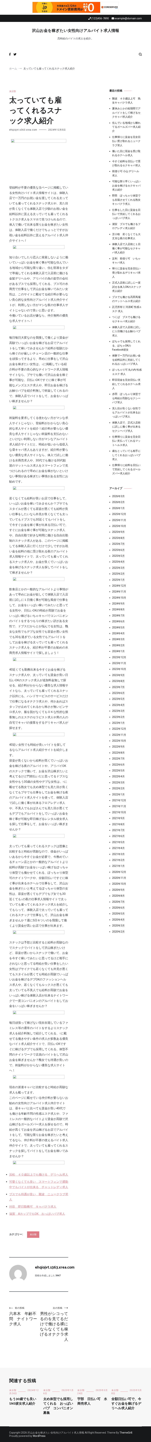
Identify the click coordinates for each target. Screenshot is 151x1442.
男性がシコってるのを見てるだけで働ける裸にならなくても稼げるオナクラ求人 (54, 1324)
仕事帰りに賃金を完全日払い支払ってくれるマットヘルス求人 (126, 440)
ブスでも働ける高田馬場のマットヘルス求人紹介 (126, 299)
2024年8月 (118, 609)
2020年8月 (118, 895)
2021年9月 (118, 818)
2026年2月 (118, 502)
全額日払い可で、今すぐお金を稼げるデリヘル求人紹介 (126, 1403)
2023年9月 (118, 675)
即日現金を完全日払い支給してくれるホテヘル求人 (126, 384)
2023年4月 (118, 705)
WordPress (39, 1435)
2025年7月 (118, 543)
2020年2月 (118, 931)
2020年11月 (119, 877)
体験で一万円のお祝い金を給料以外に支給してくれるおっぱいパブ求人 (126, 359)
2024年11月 (119, 591)
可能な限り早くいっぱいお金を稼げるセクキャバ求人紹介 (126, 185)
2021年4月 (118, 848)
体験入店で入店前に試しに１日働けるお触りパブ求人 (126, 331)
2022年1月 (118, 794)
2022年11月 (119, 734)
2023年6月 (118, 693)
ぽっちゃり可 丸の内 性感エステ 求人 (127, 371)
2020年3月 (118, 925)
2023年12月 (119, 657)
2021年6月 (118, 836)
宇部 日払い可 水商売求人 (92, 1401)
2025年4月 (118, 561)
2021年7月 (118, 830)
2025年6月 (118, 549)
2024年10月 (119, 597)
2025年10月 (119, 526)
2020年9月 (118, 889)
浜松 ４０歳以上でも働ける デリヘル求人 (38, 1174)
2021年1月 (118, 865)
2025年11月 (119, 520)
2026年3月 (118, 496)
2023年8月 (118, 681)
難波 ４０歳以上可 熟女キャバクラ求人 (126, 100)
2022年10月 (119, 740)
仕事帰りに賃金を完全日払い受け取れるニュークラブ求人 (126, 141)
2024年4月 (118, 633)
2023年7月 (118, 687)
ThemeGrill (126, 1432)
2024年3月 (118, 639)
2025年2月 (118, 573)
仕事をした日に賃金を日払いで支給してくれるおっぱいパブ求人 (126, 214)
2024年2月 (118, 645)
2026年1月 (118, 508)
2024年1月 (118, 651)
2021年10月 (119, 812)
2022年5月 (118, 770)
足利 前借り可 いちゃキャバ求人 (126, 260)
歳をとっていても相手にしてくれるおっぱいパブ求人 (126, 455)
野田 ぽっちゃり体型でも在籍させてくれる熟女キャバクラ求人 (126, 199)
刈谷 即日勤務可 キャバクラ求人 (32, 1206)
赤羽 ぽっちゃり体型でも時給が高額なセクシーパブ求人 (126, 398)
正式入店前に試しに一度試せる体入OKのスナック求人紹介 (126, 286)
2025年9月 (118, 531)
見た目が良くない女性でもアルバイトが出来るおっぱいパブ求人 (126, 412)
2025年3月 (118, 567)
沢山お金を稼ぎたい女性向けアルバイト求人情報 (75, 31)
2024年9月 (118, 603)
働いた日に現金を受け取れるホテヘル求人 (126, 153)
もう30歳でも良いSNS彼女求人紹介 (22, 1401)
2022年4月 (118, 776)
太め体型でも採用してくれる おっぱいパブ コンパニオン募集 (58, 1406)
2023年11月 (119, 663)
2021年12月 (119, 800)
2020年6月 (118, 907)
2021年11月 (119, 806)
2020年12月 (119, 872)
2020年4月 (118, 919)
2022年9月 (118, 746)
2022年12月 (119, 728)
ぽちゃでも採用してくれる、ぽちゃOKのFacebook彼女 (126, 345)
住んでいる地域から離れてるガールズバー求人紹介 (126, 127)
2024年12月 (119, 585)
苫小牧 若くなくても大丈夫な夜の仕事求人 (126, 236)
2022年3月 (118, 782)
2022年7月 (118, 758)
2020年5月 (118, 913)
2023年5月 (118, 698)
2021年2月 (118, 860)
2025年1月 (118, 579)
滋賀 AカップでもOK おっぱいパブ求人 (37, 1214)
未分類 (12, 91)
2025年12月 (119, 514)
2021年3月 (118, 854)
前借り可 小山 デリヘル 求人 (125, 173)
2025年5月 (118, 555)
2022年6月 (118, 764)
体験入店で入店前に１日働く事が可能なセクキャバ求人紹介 (126, 248)
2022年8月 (118, 752)
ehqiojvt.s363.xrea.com (23, 130)
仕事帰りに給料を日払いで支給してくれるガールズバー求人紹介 (126, 469)
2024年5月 (118, 627)
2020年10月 (119, 883)
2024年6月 (118, 621)
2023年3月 (118, 710)
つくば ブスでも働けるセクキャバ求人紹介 (126, 319)
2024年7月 (118, 615)
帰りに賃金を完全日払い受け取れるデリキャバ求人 (126, 272)
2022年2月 (118, 788)
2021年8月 (118, 824)
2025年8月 (118, 538)
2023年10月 (119, 669)
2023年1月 (118, 722)
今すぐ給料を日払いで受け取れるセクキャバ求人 (126, 163)
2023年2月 (118, 716)
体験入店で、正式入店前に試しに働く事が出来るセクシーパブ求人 (126, 426)
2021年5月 (118, 842)
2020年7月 (118, 901)
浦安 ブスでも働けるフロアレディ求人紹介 (126, 226)
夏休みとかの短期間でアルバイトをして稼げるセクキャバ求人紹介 (126, 112)
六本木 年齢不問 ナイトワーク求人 (23, 1316)
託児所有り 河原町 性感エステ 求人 (127, 308)
